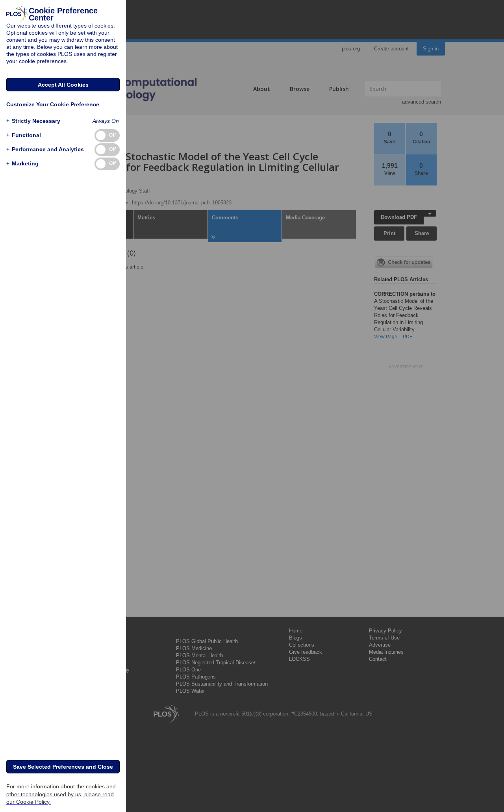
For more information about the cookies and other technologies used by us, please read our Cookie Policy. (61, 794)
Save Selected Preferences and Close (63, 767)
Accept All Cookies (63, 85)
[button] (33, 121)
